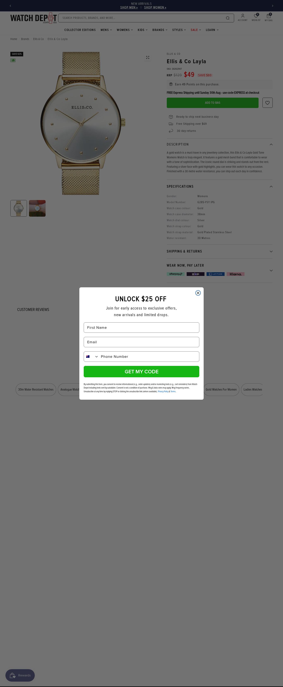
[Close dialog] (198, 292)
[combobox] (91, 357)
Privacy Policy (163, 391)
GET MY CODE (141, 371)
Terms (173, 391)
